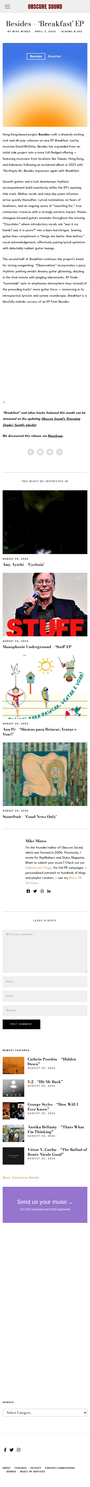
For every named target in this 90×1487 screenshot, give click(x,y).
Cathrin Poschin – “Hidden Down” (52, 1061)
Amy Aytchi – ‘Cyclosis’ (23, 564)
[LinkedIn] (49, 891)
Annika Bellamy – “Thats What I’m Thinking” (56, 1129)
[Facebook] (30, 452)
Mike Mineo (21, 32)
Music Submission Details (21, 1177)
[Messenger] (40, 452)
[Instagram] (42, 891)
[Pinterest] (59, 452)
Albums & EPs (71, 32)
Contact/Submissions (60, 1468)
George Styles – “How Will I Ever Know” (53, 1107)
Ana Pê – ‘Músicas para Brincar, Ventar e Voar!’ (40, 732)
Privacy (35, 1468)
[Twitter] (50, 452)
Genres (11, 1472)
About (7, 1468)
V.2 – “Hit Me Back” (45, 1082)
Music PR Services (32, 1472)
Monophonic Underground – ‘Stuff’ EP (37, 647)
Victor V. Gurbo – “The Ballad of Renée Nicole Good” (57, 1152)
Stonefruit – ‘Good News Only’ (30, 816)
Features (21, 1468)
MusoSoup (55, 436)
